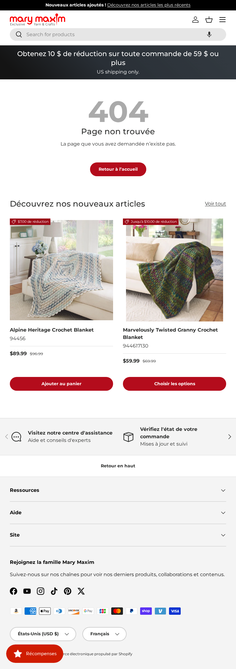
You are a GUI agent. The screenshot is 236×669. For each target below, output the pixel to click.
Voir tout (215, 204)
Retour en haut (118, 466)
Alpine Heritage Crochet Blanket (52, 330)
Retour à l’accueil (118, 169)
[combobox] (118, 34)
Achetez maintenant (175, 5)
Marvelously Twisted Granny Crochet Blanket (170, 333)
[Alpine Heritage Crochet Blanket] (61, 270)
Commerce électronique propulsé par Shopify (90, 654)
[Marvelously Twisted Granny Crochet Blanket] (174, 270)
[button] (209, 34)
